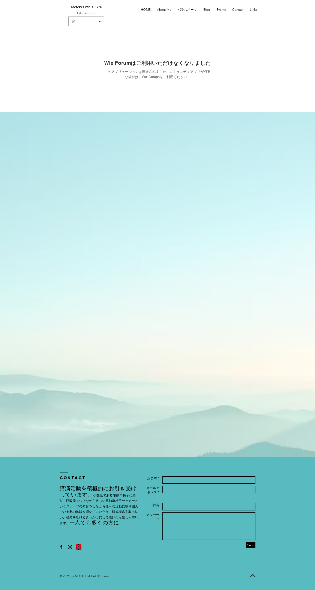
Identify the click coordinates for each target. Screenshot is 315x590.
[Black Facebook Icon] (61, 547)
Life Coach (86, 13)
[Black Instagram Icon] (70, 547)
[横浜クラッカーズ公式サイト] (78, 547)
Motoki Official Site (86, 7)
